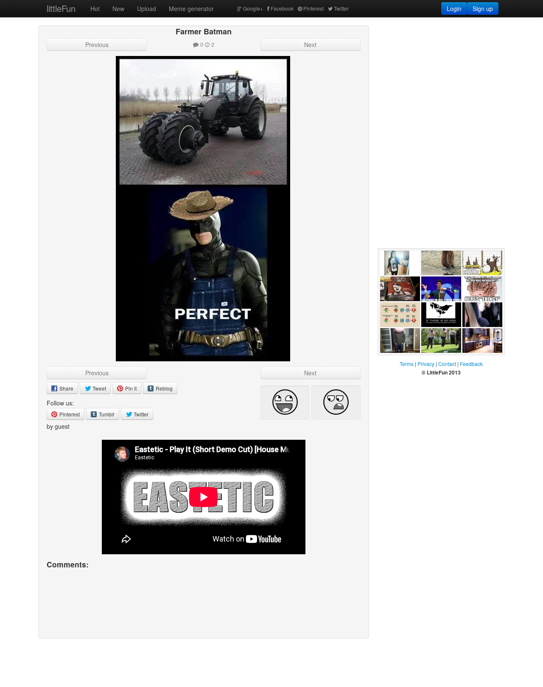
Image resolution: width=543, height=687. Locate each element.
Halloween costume (394, 361)
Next (310, 44)
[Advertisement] (441, 78)
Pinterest (313, 8)
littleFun (61, 8)
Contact (447, 363)
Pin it (130, 388)
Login (454, 8)
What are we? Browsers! (398, 335)
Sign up (483, 8)
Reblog (163, 388)
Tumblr (106, 414)
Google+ (253, 8)
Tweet (98, 388)
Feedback (471, 363)
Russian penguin (432, 283)
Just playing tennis (437, 309)
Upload (146, 8)
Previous (97, 44)
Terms (407, 363)
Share (65, 388)
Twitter (341, 8)
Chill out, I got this (439, 361)
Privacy (425, 363)
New (118, 8)
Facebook (282, 8)
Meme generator (191, 8)
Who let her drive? (477, 335)
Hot (95, 8)
